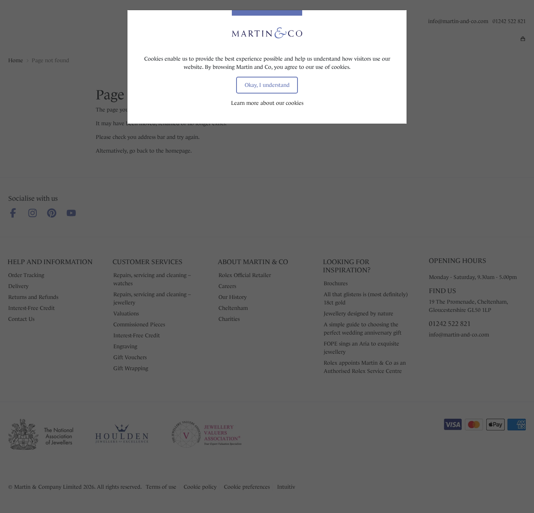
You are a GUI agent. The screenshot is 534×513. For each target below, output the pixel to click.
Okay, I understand (267, 85)
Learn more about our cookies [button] (267, 103)
